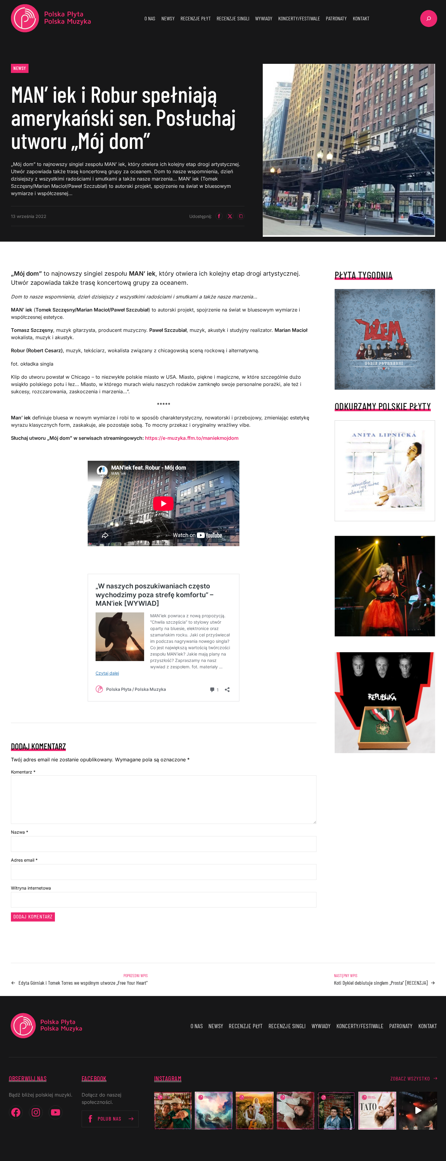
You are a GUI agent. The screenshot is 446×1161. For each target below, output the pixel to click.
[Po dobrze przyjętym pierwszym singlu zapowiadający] (173, 1111)
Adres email (24, 860)
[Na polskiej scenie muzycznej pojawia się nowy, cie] (296, 1111)
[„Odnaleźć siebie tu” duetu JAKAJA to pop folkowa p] (255, 1111)
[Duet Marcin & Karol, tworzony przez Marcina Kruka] (337, 1111)
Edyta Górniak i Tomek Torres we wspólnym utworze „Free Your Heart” (83, 982)
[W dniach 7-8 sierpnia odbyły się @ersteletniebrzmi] (418, 1111)
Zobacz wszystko (410, 1078)
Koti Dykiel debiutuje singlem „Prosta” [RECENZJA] (380, 982)
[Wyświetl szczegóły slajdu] (385, 586)
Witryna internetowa (31, 888)
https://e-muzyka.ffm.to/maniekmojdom (191, 438)
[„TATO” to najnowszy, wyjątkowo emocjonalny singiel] (377, 1111)
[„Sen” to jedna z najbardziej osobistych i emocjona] (214, 1111)
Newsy (19, 68)
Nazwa (19, 832)
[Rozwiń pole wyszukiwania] (428, 18)
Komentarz (23, 771)
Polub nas (109, 1118)
